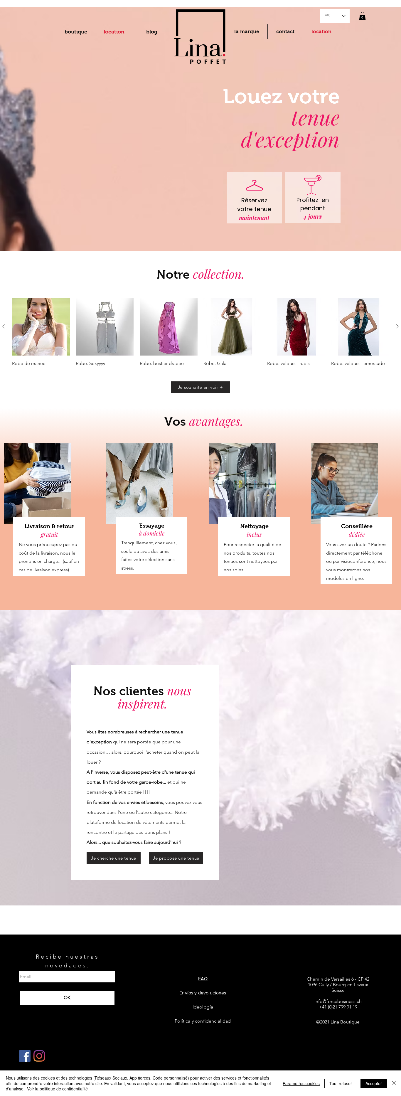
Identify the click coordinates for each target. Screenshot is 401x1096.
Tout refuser (340, 1083)
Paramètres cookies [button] (301, 1083)
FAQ (203, 978)
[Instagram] (39, 1056)
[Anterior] (3, 326)
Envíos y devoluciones (202, 992)
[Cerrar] (393, 1083)
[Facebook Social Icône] (25, 1056)
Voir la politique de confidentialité (57, 1089)
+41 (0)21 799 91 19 (338, 1007)
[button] (362, 16)
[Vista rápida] (41, 327)
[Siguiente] (397, 326)
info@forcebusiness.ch (338, 1001)
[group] (200, 335)
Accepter (373, 1083)
